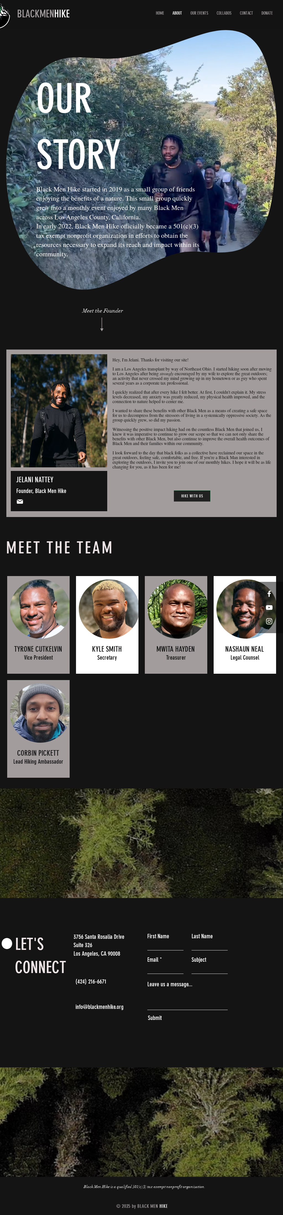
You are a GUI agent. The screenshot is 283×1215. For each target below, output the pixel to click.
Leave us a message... (169, 984)
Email (152, 960)
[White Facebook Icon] (269, 594)
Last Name (202, 936)
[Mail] (19, 501)
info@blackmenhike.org (99, 1007)
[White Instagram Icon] (269, 621)
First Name (158, 936)
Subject (199, 960)
